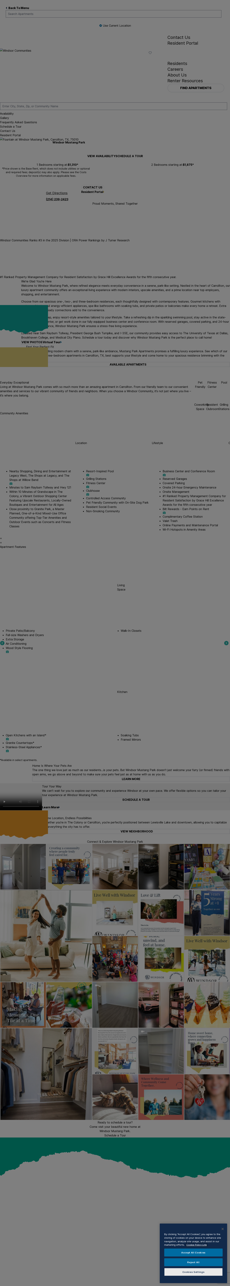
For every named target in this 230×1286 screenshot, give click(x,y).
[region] (193, 1253)
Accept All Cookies (193, 1252)
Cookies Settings (193, 1272)
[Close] (223, 1229)
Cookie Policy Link (196, 1244)
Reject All (193, 1262)
